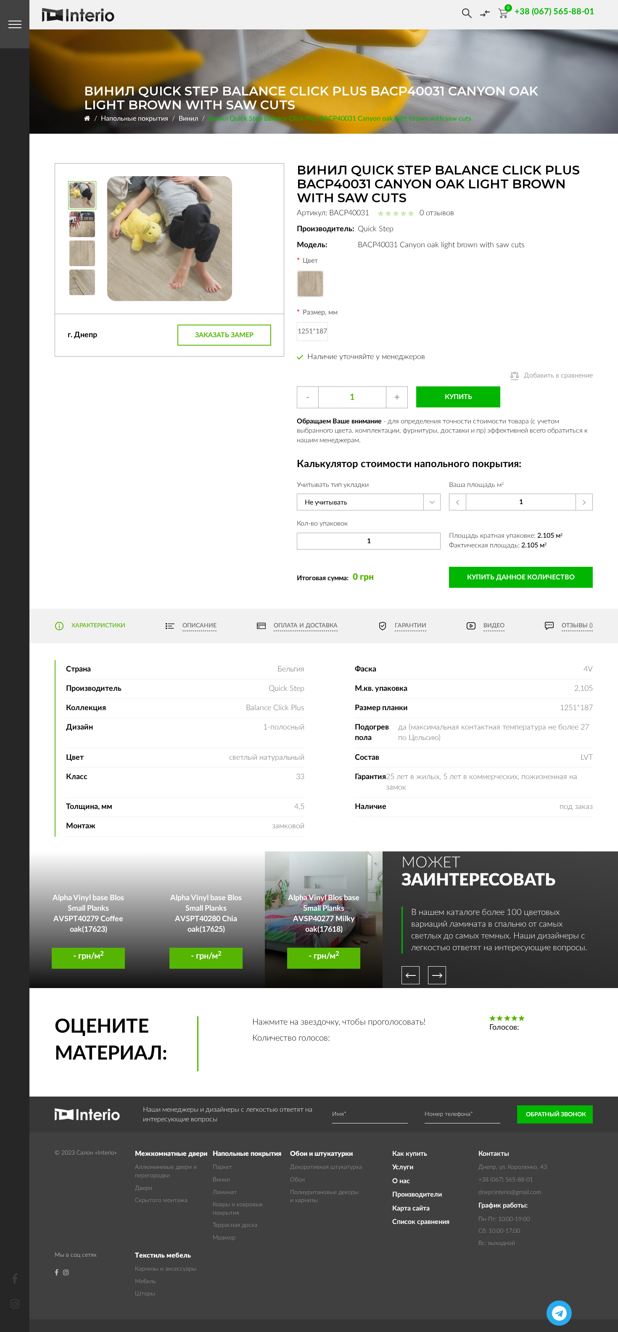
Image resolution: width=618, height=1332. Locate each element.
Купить (458, 397)
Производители (417, 1194)
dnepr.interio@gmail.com (509, 1192)
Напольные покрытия (134, 118)
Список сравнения (420, 1221)
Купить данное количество (521, 577)
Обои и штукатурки (321, 1153)
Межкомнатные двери (171, 1153)
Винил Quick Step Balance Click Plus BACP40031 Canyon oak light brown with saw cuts (340, 118)
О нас (401, 1181)
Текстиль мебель (163, 1255)
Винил (188, 118)
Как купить (409, 1153)
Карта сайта (411, 1208)
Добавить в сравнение (558, 375)
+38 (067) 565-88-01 (505, 1180)
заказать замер (224, 335)
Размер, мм (320, 312)
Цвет (310, 260)
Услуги (402, 1167)
